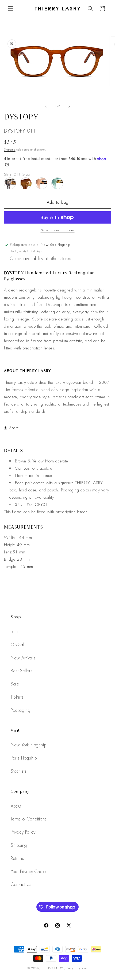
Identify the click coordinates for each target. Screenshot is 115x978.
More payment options (58, 230)
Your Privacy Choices (30, 871)
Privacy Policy (23, 832)
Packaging (20, 710)
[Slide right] (69, 106)
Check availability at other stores (40, 258)
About (16, 806)
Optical (17, 645)
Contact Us (21, 884)
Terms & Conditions (29, 819)
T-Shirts (17, 697)
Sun (14, 631)
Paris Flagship (24, 758)
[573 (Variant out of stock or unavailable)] (41, 183)
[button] (11, 8)
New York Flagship (28, 745)
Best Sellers (21, 671)
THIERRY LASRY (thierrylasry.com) (64, 968)
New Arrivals (23, 658)
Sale (15, 684)
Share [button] (14, 427)
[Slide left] (46, 106)
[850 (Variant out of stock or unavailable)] (10, 183)
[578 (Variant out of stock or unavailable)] (57, 183)
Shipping (10, 149)
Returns (17, 858)
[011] (26, 183)
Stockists (18, 771)
